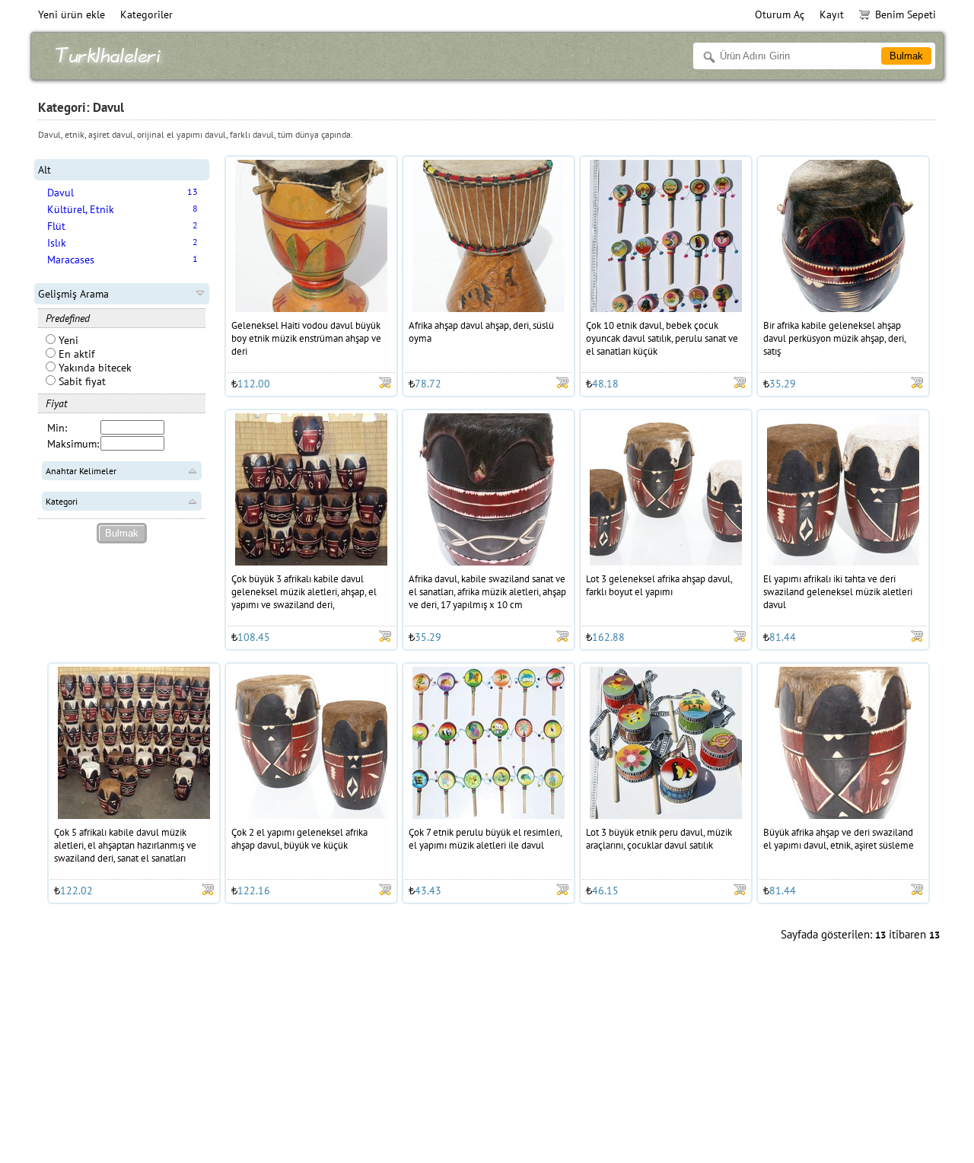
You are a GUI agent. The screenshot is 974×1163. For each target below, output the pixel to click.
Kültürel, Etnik (80, 209)
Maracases (70, 259)
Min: (57, 428)
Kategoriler (146, 14)
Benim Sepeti (905, 14)
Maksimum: (73, 444)
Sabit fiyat (81, 381)
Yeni (67, 340)
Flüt (56, 226)
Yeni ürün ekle (71, 14)
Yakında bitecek (94, 367)
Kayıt (832, 14)
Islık (56, 243)
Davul (60, 192)
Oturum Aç (779, 14)
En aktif (75, 354)
